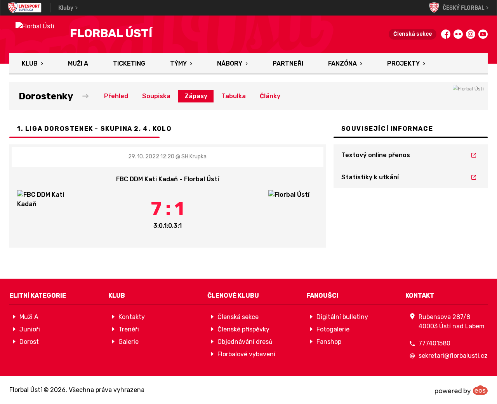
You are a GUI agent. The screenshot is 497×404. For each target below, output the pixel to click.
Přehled (116, 96)
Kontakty (131, 317)
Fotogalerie (332, 329)
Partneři (288, 63)
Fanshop (328, 341)
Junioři (29, 329)
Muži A (78, 63)
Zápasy (195, 96)
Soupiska (156, 96)
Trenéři (128, 329)
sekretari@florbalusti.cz (453, 355)
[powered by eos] (461, 390)
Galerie (128, 341)
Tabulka (233, 96)
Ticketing (129, 63)
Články (270, 96)
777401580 (434, 343)
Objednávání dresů (245, 341)
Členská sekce (412, 34)
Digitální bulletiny (342, 317)
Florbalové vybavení (246, 354)
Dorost (29, 341)
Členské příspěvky (243, 329)
